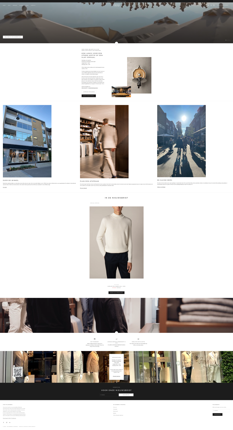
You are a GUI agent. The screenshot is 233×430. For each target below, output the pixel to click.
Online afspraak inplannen (118, 415)
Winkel (21, 5)
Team (27, 5)
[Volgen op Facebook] (3, 422)
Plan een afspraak (83, 188)
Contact (33, 5)
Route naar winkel (223, 5)
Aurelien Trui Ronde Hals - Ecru (116, 286)
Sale (9, 5)
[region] (116, 22)
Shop (4, 5)
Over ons (115, 407)
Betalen (114, 413)
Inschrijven (126, 394)
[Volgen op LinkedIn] (9, 422)
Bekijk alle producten (116, 292)
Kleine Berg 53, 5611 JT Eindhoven (9, 418)
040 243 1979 (84, 87)
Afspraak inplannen (89, 91)
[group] (116, 315)
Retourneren (115, 411)
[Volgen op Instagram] (6, 422)
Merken (15, 5)
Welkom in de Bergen (161, 187)
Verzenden (115, 409)
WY (5, 37)
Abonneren (217, 414)
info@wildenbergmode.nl (93, 87)
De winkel (5, 187)
